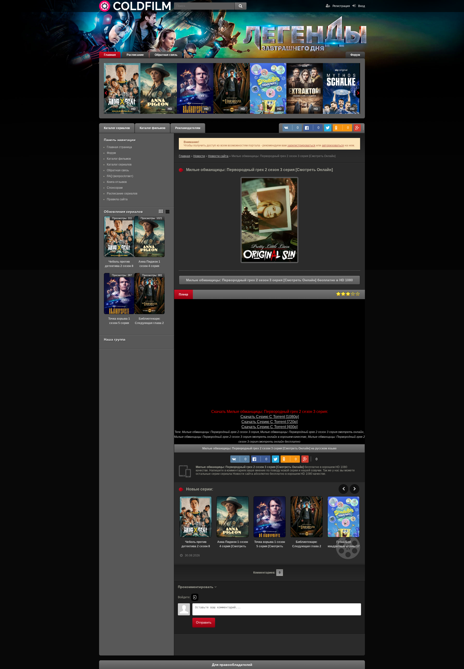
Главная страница (119, 147)
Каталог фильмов (152, 128)
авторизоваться (333, 145)
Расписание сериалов (122, 193)
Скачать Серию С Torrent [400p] (269, 427)
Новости (199, 156)
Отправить (203, 622)
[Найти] (240, 6)
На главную (135, 6)
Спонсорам (115, 187)
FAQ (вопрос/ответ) (120, 176)
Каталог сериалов (117, 128)
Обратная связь (166, 55)
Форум (355, 55)
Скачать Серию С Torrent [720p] (269, 422)
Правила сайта (117, 199)
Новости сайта (218, 156)
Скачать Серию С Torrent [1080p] (269, 417)
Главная (110, 55)
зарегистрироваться (301, 145)
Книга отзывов (117, 182)
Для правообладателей (232, 665)
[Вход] (194, 597)
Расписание (135, 55)
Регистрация (341, 6)
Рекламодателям (187, 128)
